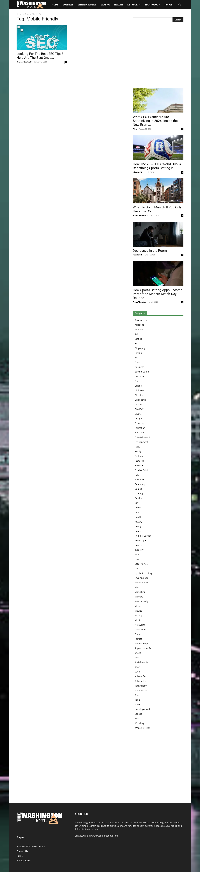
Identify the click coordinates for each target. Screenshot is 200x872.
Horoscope (140, 540)
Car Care (139, 376)
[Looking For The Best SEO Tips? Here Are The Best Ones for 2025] (42, 37)
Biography (140, 348)
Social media (141, 662)
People (138, 634)
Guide (138, 507)
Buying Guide (142, 371)
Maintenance (141, 582)
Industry (139, 549)
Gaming (105, 4)
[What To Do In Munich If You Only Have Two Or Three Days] (158, 190)
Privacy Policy (23, 860)
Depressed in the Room (150, 250)
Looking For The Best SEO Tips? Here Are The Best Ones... (40, 56)
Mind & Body (141, 601)
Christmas (140, 395)
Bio (136, 343)
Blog (137, 357)
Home (19, 14)
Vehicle (138, 713)
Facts (137, 446)
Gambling (140, 484)
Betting (138, 338)
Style (137, 671)
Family (138, 451)
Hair (137, 512)
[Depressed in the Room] (158, 234)
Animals (139, 329)
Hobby (138, 526)
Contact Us (22, 851)
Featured (139, 460)
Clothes (138, 404)
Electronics (140, 432)
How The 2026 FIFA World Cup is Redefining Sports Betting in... (157, 166)
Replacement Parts (144, 648)
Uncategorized (142, 709)
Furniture (140, 479)
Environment (141, 441)
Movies (138, 610)
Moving (138, 615)
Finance (139, 465)
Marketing (140, 591)
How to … (139, 545)
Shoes (138, 652)
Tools (137, 699)
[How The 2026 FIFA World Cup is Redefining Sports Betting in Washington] (158, 147)
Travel (168, 4)
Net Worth (133, 4)
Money (138, 606)
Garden (138, 498)
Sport (137, 666)
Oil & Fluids (141, 629)
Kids (137, 554)
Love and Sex (141, 577)
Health (118, 4)
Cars (137, 381)
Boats (137, 362)
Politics (138, 638)
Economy (139, 423)
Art (136, 334)
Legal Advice (141, 563)
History (138, 521)
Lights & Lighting (143, 573)
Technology (152, 4)
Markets (139, 596)
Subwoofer (140, 676)
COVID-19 (140, 409)
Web (137, 718)
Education (140, 427)
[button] (179, 4)
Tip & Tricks (141, 690)
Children (139, 390)
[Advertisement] (158, 55)
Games (138, 488)
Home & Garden (143, 535)
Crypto (138, 413)
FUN (137, 474)
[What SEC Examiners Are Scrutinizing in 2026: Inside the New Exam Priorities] (158, 100)
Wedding (139, 723)
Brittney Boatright (24, 62)
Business (68, 4)
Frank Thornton (139, 215)
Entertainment (87, 4)
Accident (139, 324)
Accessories (141, 320)
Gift (136, 502)
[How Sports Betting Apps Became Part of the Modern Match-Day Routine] (158, 273)
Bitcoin (138, 352)
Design (138, 418)
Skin (137, 657)
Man (137, 587)
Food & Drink (141, 470)
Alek (135, 129)
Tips (137, 695)
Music (138, 620)
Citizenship (140, 399)
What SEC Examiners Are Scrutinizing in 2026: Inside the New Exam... (155, 121)
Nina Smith (137, 172)
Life (136, 568)
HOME (55, 4)
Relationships (142, 643)
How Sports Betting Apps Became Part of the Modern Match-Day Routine (157, 294)
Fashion (139, 456)
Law (137, 559)
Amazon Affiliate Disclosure (31, 846)
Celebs (138, 385)
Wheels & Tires (142, 727)
